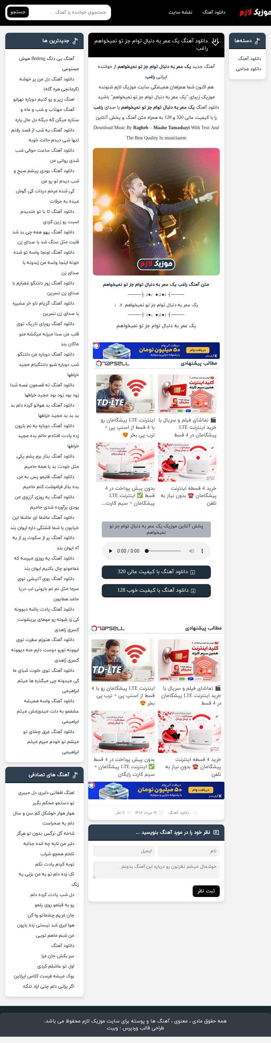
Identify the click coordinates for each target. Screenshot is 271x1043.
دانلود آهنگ (213, 12)
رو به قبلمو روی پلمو (54, 905)
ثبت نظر (206, 891)
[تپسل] (96, 345)
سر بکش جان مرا (58, 956)
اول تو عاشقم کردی (55, 966)
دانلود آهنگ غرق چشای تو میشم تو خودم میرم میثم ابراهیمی (51, 742)
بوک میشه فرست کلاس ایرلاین (44, 976)
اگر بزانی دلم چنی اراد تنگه (48, 986)
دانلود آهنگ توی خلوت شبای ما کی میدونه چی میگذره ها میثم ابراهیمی (46, 681)
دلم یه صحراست (58, 823)
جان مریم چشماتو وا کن (51, 915)
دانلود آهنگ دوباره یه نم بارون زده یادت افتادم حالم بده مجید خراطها (47, 436)
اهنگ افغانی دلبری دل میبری (46, 793)
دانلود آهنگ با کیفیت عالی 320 (153, 571)
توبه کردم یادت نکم (54, 864)
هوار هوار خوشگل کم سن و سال (43, 813)
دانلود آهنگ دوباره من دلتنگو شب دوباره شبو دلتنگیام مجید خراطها (48, 364)
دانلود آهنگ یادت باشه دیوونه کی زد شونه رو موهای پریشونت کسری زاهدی (47, 619)
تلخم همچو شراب (57, 854)
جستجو (18, 12)
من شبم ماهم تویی (55, 935)
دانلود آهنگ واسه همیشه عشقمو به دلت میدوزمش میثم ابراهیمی (48, 711)
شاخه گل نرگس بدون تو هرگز (45, 833)
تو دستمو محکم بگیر (53, 803)
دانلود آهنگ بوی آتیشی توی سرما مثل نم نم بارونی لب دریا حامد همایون (48, 589)
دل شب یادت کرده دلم (52, 895)
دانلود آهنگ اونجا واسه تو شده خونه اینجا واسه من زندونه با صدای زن (46, 262)
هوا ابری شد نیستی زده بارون (45, 925)
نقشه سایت (180, 12)
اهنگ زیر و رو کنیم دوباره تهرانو (43, 99)
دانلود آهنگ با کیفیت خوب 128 (153, 590)
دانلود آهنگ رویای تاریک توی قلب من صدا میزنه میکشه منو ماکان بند (48, 334)
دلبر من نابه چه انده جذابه (48, 844)
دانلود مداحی (248, 69)
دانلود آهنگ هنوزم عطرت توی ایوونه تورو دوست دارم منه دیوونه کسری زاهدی (45, 650)
